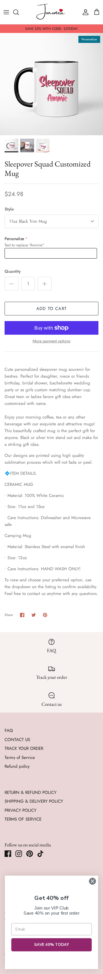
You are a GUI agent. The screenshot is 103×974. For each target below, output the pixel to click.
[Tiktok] (40, 853)
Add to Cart (51, 308)
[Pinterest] (29, 853)
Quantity (13, 271)
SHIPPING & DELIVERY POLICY (34, 801)
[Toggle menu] (6, 12)
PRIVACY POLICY (20, 810)
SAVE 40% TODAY (51, 945)
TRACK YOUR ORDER (24, 748)
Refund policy (17, 766)
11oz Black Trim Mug (28, 221)
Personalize (14, 239)
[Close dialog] (92, 881)
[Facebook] (8, 853)
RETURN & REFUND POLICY (30, 792)
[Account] (84, 12)
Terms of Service (20, 757)
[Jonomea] (51, 12)
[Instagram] (18, 853)
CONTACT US (17, 739)
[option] (51, 84)
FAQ (9, 730)
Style (9, 209)
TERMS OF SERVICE (23, 819)
